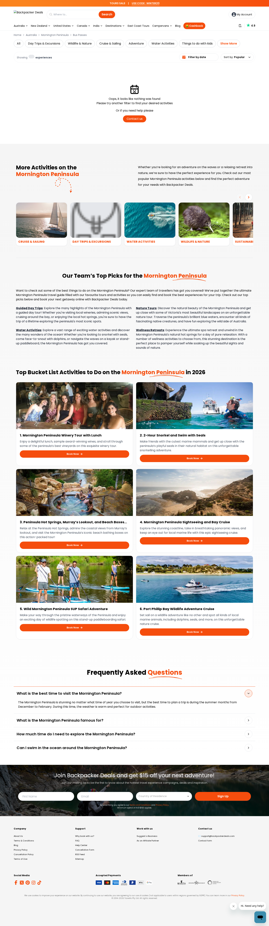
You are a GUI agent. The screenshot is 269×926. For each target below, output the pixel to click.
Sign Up (223, 796)
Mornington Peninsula (55, 35)
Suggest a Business (147, 836)
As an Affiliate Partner (148, 840)
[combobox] (161, 796)
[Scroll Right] (248, 197)
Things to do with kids (197, 43)
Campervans (160, 26)
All (18, 43)
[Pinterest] (27, 882)
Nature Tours (146, 308)
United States (62, 26)
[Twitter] (22, 882)
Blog (177, 26)
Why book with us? (84, 836)
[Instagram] (33, 882)
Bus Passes (80, 35)
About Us (18, 836)
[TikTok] (39, 882)
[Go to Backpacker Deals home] (28, 14)
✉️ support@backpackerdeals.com (216, 836)
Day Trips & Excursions (44, 43)
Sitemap (79, 859)
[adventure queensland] (196, 882)
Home (17, 35)
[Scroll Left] (240, 197)
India (96, 26)
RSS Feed (80, 854)
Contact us (135, 119)
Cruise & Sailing (110, 43)
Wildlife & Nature (80, 43)
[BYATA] (182, 882)
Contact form (205, 840)
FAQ (77, 840)
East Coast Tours (138, 26)
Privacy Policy (162, 805)
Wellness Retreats (150, 330)
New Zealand (39, 26)
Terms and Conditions (140, 805)
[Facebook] (16, 882)
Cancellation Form (84, 849)
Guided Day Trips (29, 308)
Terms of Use (20, 859)
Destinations (114, 26)
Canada (82, 26)
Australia (19, 26)
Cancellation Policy (23, 854)
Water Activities (163, 43)
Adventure (136, 43)
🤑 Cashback (194, 26)
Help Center (81, 845)
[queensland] (214, 882)
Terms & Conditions (24, 840)
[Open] (188, 796)
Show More (228, 43)
